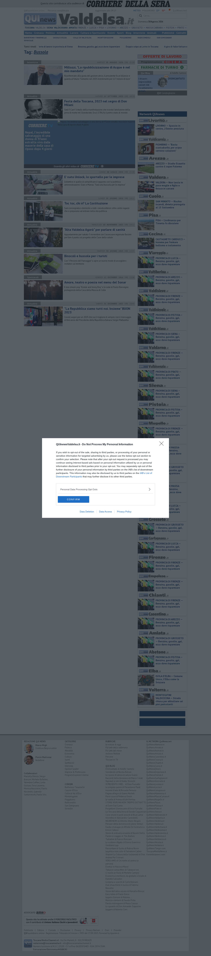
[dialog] (105, 478)
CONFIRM (73, 499)
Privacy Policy (124, 511)
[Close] (162, 444)
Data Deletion (87, 511)
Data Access (105, 511)
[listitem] (105, 489)
